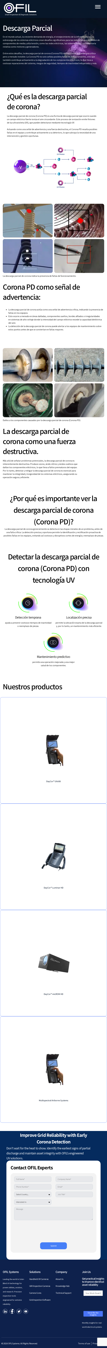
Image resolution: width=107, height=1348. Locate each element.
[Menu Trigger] (98, 6)
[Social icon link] (5, 1311)
